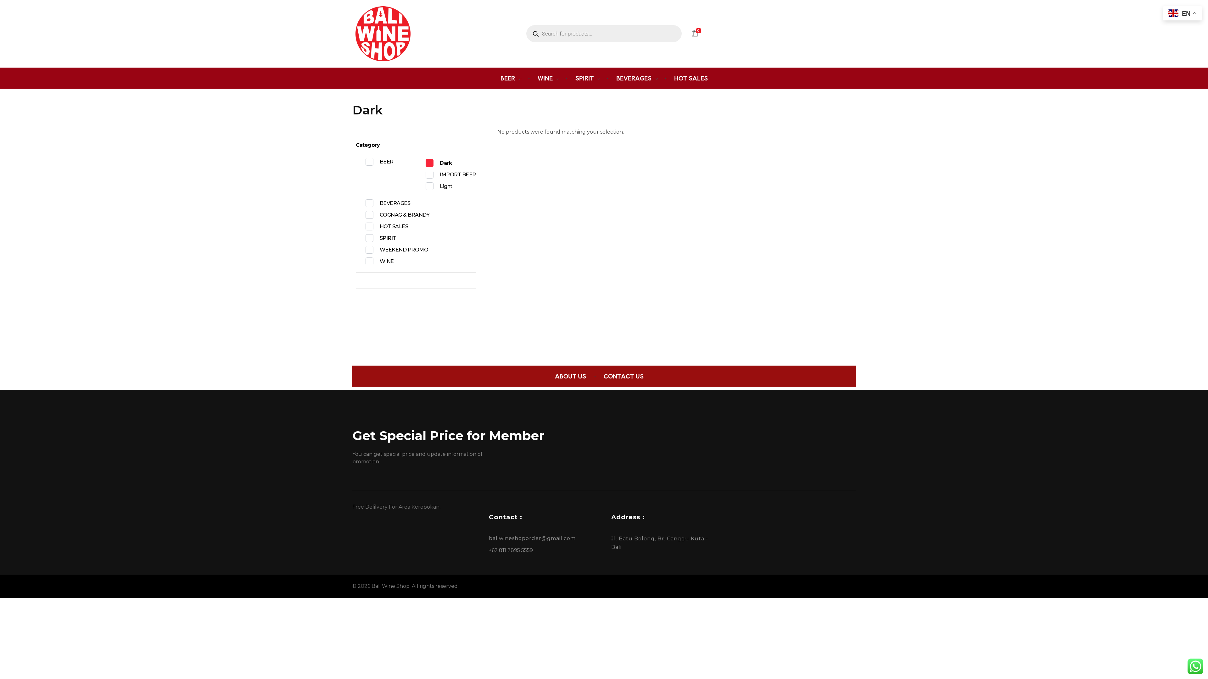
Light (446, 186)
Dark (446, 163)
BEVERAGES (395, 203)
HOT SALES (394, 226)
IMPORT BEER (458, 175)
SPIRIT (388, 238)
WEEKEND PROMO (404, 250)
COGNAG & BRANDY (405, 215)
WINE (387, 261)
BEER (387, 162)
